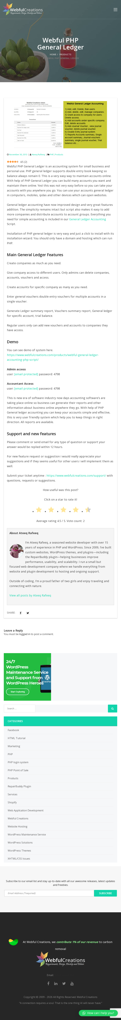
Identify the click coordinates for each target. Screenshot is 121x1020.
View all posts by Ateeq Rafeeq (30, 595)
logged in (24, 634)
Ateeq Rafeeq (38, 154)
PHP (52, 154)
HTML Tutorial (16, 738)
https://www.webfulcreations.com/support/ (76, 475)
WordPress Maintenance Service (27, 834)
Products (65, 54)
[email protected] (26, 374)
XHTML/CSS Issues (19, 858)
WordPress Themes (19, 850)
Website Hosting (17, 826)
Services (12, 794)
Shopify (12, 802)
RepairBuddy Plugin (19, 786)
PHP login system (18, 762)
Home (53, 54)
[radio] (36, 510)
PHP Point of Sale (18, 770)
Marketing (14, 746)
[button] (98, 1013)
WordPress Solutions (20, 842)
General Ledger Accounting (87, 219)
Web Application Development (25, 810)
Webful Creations (18, 818)
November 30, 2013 (18, 154)
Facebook (13, 730)
